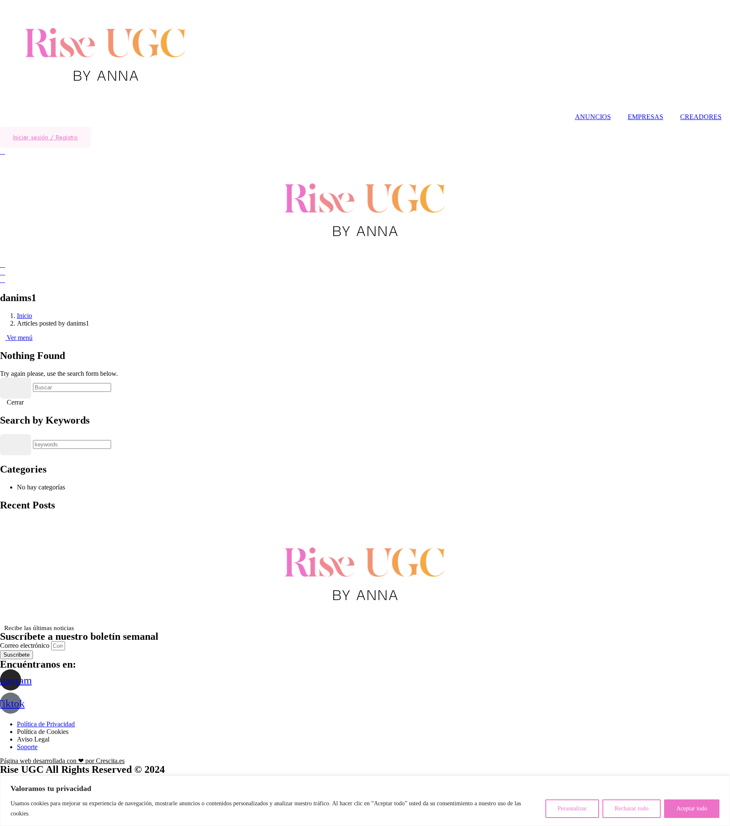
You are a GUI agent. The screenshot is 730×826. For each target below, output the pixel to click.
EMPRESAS (645, 116)
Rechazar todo (631, 808)
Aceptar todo (691, 808)
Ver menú (19, 337)
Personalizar (572, 808)
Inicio (24, 315)
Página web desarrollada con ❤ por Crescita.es (62, 760)
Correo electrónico (25, 645)
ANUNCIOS (593, 116)
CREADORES (701, 116)
